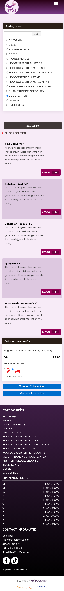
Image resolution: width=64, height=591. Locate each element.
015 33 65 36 (15, 547)
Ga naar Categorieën (32, 386)
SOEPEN (13, 54)
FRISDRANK (15, 40)
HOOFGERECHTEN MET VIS (24, 77)
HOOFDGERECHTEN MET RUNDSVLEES (31, 72)
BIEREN (13, 44)
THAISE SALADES (19, 58)
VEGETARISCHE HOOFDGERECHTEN (30, 86)
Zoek (36, 33)
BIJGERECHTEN (18, 95)
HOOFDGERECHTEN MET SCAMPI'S (29, 81)
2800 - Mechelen (13, 376)
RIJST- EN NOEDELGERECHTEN (26, 91)
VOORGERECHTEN (20, 49)
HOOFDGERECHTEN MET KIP (25, 63)
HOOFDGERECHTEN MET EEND (27, 67)
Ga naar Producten (32, 393)
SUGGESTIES (16, 104)
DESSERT (14, 100)
